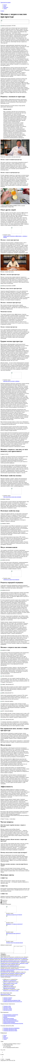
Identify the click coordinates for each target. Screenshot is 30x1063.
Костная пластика (7, 1010)
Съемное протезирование (9, 1015)
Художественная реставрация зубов (11, 1000)
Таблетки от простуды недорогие (11, 579)
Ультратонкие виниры (8, 1018)
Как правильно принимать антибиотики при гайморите (14, 958)
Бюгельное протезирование (9, 1019)
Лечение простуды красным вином (14, 942)
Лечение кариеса (7, 999)
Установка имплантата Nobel (10, 1030)
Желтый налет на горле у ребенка (11, 381)
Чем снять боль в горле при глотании (12, 496)
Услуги (5, 4)
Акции (5, 8)
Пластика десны (7, 1007)
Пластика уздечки (7, 1008)
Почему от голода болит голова (10, 990)
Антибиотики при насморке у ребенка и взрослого (13, 973)
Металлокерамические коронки (10, 1020)
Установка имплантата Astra (10, 1029)
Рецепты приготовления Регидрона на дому (11, 975)
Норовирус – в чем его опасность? (14, 924)
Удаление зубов (7, 1006)
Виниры (5, 1017)
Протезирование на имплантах (10, 1014)
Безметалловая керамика (9, 1022)
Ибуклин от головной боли (9, 980)
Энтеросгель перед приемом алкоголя (10, 965)
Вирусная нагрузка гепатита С (13, 933)
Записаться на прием (5, 2)
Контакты (5, 7)
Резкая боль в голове (8, 985)
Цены (4, 6)
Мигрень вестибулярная (9, 988)
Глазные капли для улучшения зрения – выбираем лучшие (14, 963)
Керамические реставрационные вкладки (13, 1023)
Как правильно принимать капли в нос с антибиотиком (14, 960)
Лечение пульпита (7, 997)
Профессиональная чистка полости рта (12, 1001)
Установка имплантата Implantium (11, 1028)
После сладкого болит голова (10, 983)
